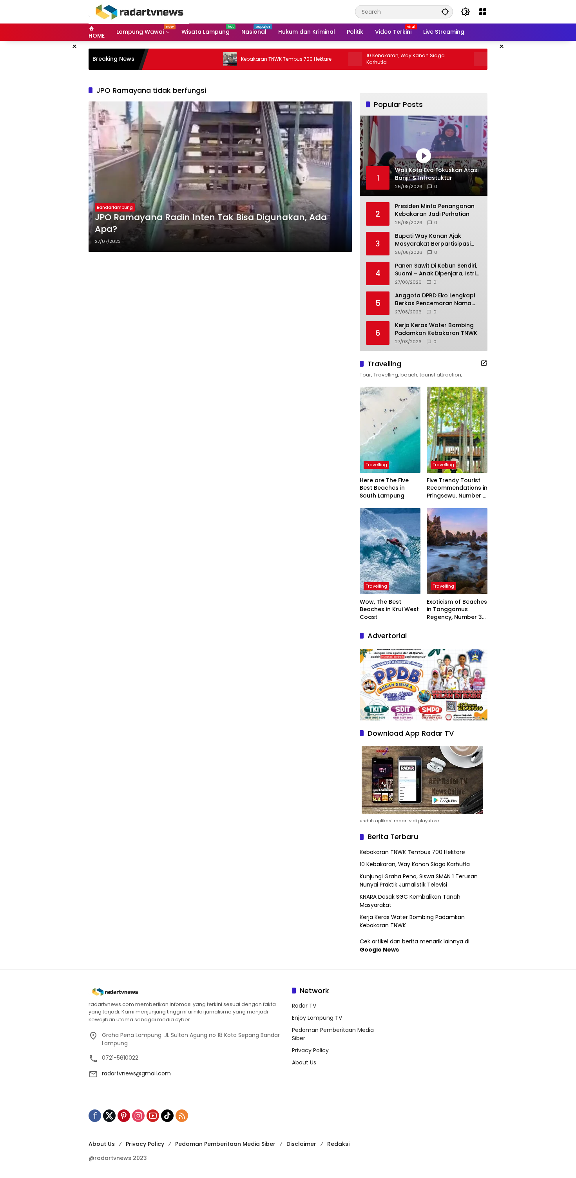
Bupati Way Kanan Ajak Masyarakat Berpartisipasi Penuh (433, 240)
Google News (379, 950)
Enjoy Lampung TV (317, 1018)
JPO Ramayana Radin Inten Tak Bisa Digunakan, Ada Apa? (211, 223)
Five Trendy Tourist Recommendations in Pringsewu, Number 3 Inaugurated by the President (457, 488)
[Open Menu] (482, 11)
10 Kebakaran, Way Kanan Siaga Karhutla (369, 58)
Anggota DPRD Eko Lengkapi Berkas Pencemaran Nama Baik (435, 299)
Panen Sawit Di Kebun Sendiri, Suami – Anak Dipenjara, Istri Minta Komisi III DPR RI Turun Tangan (436, 269)
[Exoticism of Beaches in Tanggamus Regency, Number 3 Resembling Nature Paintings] (457, 551)
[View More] (483, 363)
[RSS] (182, 1115)
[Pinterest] (124, 1115)
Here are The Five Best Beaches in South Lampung (384, 488)
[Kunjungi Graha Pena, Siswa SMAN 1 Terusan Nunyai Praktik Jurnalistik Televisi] (444, 59)
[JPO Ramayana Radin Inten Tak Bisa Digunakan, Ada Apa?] (220, 176)
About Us (304, 1062)
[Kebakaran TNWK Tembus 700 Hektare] (194, 59)
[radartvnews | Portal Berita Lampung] (139, 11)
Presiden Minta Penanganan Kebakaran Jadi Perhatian (435, 210)
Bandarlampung (115, 207)
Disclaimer (301, 1144)
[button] (445, 11)
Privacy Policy (310, 1050)
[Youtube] (153, 1115)
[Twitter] (109, 1115)
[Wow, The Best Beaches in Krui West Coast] (390, 551)
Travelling (376, 464)
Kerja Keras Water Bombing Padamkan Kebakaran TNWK (436, 329)
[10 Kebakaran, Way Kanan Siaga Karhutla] (319, 59)
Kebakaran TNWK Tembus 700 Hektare (250, 59)
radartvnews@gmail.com (136, 1073)
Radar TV (304, 1006)
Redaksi (338, 1144)
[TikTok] (167, 1115)
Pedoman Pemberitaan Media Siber (225, 1144)
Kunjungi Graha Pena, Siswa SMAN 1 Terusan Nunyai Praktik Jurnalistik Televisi (419, 880)
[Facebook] (95, 1115)
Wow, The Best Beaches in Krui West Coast (389, 609)
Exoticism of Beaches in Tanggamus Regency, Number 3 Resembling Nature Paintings (457, 609)
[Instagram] (138, 1115)
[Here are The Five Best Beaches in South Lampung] (390, 430)
